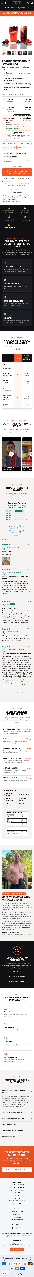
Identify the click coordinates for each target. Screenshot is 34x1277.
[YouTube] (21, 1228)
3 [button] (17, 692)
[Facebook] (13, 1228)
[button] (9, 511)
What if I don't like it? (9, 1137)
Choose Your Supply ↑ (17, 1169)
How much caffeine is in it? (12, 1112)
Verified (16, 535)
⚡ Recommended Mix (9, 147)
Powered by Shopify (17, 1274)
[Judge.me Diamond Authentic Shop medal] (11, 528)
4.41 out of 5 (21, 505)
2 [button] (14, 692)
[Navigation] (2, 3)
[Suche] (28, 3)
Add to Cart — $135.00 (17, 172)
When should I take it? (10, 1124)
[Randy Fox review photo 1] (6, 561)
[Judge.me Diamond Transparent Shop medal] (20, 528)
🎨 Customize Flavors (24, 147)
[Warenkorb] (32, 3)
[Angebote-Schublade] (6, 3)
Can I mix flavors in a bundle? (13, 1131)
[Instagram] (17, 1228)
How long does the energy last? (13, 1118)
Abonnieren (17, 1249)
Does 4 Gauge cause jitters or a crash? (13, 1091)
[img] (6, 544)
